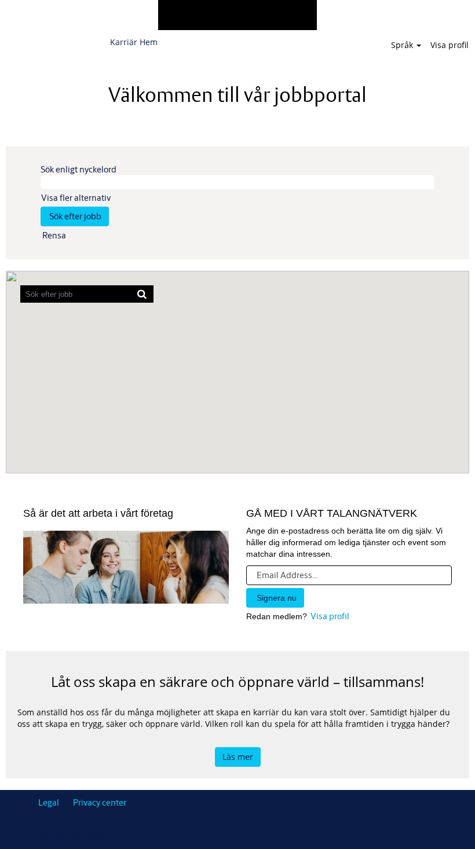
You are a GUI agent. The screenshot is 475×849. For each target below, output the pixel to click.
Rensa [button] (54, 235)
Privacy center (99, 802)
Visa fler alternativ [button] (76, 197)
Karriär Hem (134, 41)
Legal (48, 802)
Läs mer (237, 756)
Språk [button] (403, 44)
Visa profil (449, 44)
